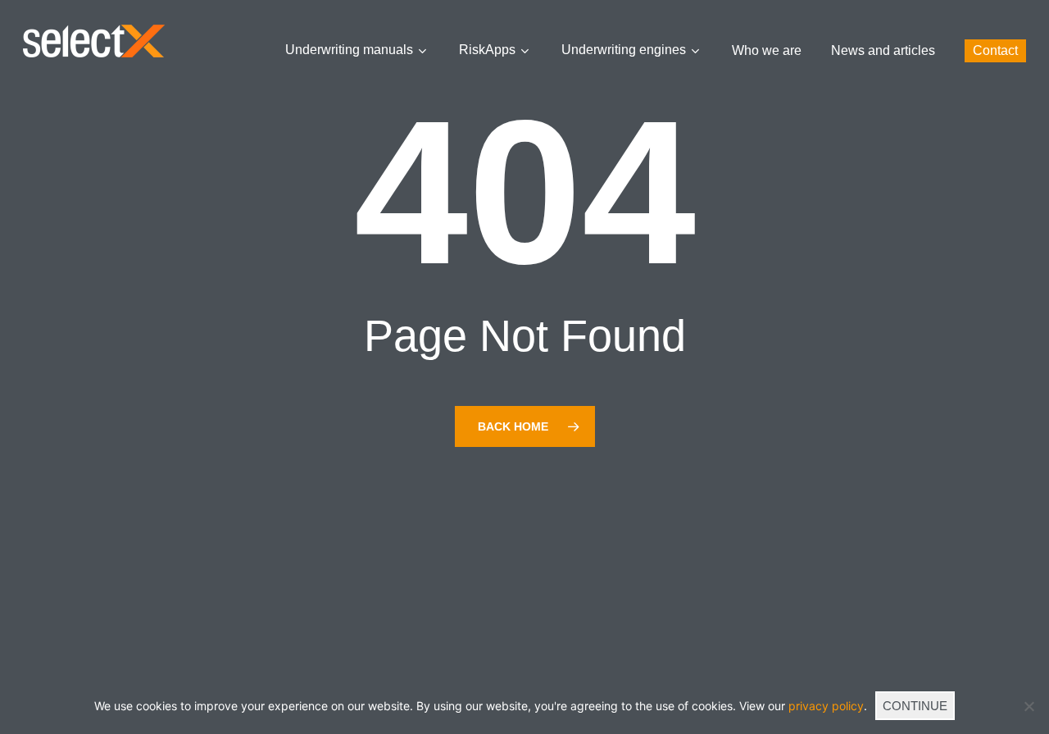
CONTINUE (915, 706)
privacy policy (826, 706)
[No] (1028, 706)
